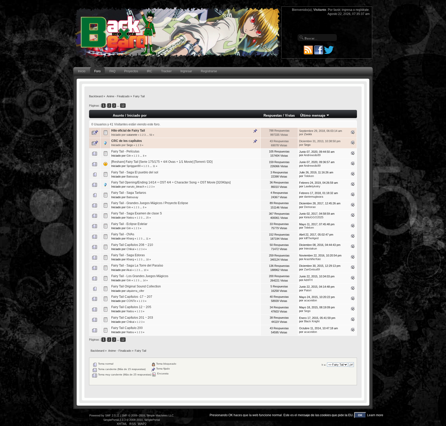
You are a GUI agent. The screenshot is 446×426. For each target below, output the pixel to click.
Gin (128, 155)
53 (150, 135)
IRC (149, 71)
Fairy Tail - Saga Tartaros (128, 193)
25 (147, 217)
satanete (131, 134)
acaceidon (310, 300)
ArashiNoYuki (312, 259)
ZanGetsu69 (312, 269)
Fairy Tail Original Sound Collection (136, 286)
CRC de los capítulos (126, 141)
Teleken (309, 176)
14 (144, 280)
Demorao (310, 206)
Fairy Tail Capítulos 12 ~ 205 (131, 307)
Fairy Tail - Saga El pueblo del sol (134, 172)
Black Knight (312, 321)
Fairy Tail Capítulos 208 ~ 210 (132, 245)
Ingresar (186, 71)
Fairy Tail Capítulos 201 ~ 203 (132, 317)
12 (122, 105)
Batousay (132, 176)
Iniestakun (310, 248)
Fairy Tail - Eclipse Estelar (129, 224)
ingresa (347, 10)
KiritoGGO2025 (313, 217)
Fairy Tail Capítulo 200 (127, 328)
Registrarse (209, 71)
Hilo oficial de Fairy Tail (128, 130)
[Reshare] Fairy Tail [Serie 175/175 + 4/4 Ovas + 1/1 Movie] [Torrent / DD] (161, 162)
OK (360, 415)
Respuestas (273, 115)
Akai (129, 269)
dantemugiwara (313, 196)
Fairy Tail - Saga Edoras (128, 255)
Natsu (130, 217)
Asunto (118, 115)
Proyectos (131, 71)
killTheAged (311, 238)
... (118, 105)
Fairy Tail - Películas (125, 151)
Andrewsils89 (312, 155)
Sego (129, 145)
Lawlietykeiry (312, 186)
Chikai (130, 249)
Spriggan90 (133, 165)
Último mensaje (313, 115)
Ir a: (324, 364)
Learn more (375, 415)
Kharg (130, 238)
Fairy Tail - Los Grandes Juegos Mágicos (139, 276)
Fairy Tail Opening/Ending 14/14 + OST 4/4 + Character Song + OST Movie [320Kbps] (170, 182)
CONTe (131, 300)
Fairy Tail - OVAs (122, 234)
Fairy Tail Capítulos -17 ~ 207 (131, 297)
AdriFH (308, 280)
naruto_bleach (135, 186)
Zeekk (308, 134)
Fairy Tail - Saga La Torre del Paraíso (137, 265)
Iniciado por (137, 115)
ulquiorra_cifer (135, 290)
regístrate (362, 10)
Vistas (290, 115)
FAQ (112, 71)
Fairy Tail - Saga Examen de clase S (136, 213)
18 (147, 259)
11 (154, 166)
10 (145, 270)
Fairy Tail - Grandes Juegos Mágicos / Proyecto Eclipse (149, 203)
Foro (97, 71)
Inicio (81, 71)
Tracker (166, 71)
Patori (307, 290)
